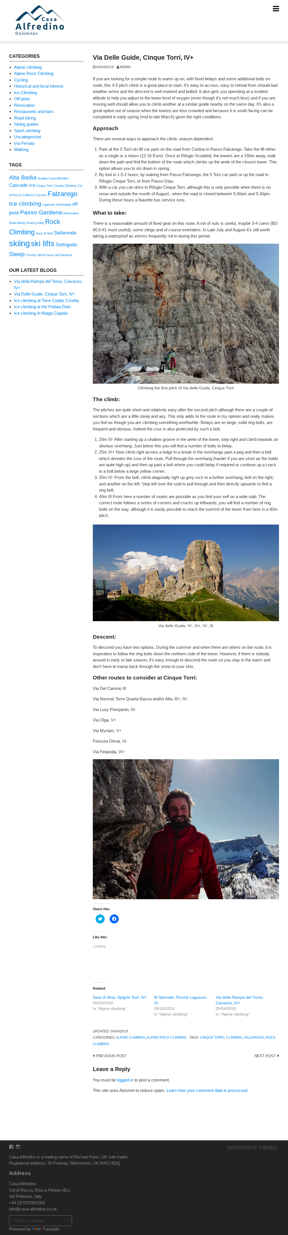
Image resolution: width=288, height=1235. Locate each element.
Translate (50, 1229)
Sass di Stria (44, 233)
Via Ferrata (24, 143)
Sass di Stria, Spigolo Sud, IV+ (120, 997)
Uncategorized (27, 136)
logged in (125, 1080)
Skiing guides (26, 124)
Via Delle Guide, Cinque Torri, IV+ (44, 294)
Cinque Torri (212, 1037)
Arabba (43, 178)
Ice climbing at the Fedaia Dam (42, 306)
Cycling (21, 79)
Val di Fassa (45, 255)
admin (125, 67)
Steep (17, 254)
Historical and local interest (38, 86)
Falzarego (254, 1037)
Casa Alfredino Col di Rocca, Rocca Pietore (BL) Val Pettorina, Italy (39, 1190)
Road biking (25, 117)
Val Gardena (63, 255)
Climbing (234, 1037)
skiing (19, 243)
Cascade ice (22, 185)
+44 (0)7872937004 (27, 1202)
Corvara (41, 195)
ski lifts (43, 243)
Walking (21, 149)
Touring (31, 255)
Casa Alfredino (58, 178)
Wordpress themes (252, 1147)
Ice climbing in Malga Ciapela (41, 313)
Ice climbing (25, 203)
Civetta (59, 185)
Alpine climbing (130, 1037)
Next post (265, 1056)
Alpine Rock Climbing (166, 1037)
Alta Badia (23, 177)
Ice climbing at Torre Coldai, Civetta (46, 300)
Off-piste (22, 98)
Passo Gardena (41, 212)
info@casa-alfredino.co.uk (33, 1209)
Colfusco (28, 195)
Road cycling (35, 223)
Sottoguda (66, 244)
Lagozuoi (48, 204)
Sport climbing (27, 130)
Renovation (24, 105)
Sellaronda (65, 233)
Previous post (111, 1056)
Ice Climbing (25, 92)
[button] (40, 20)
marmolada (63, 204)
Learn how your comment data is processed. (207, 1090)
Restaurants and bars (34, 111)
